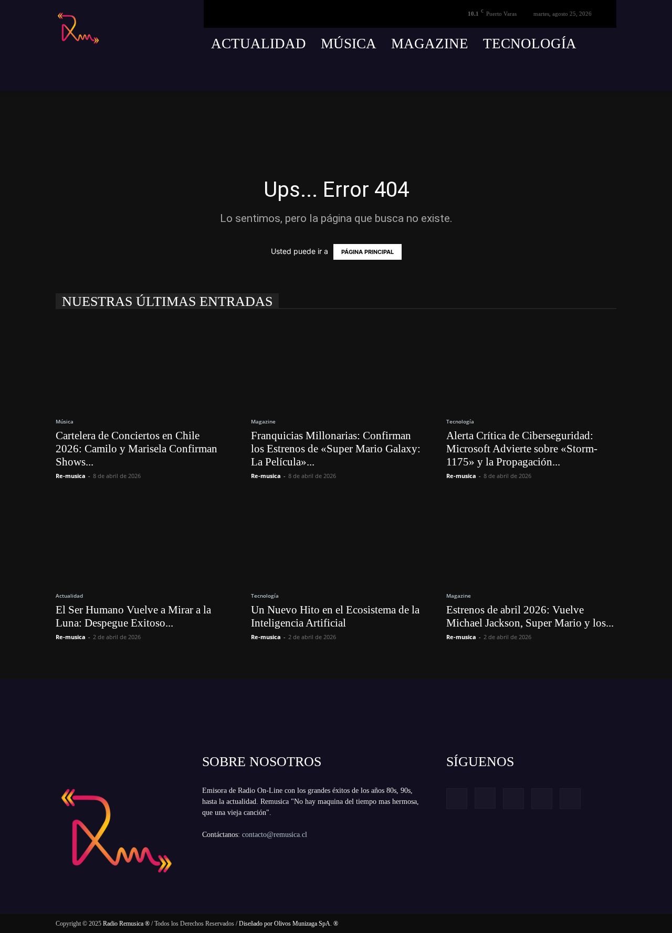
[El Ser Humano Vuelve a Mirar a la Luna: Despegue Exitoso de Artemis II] (141, 539)
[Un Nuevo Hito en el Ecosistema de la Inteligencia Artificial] (336, 539)
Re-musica (71, 476)
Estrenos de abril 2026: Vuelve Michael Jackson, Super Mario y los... (530, 616)
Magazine (429, 43)
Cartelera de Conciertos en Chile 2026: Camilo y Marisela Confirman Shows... (136, 448)
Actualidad (258, 43)
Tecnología (529, 43)
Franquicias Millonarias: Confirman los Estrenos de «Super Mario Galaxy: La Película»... (336, 448)
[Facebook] (531, 75)
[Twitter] (589, 75)
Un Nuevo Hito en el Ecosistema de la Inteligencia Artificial (335, 616)
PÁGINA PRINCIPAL (367, 252)
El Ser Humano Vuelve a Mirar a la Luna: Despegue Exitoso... (133, 616)
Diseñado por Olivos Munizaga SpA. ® (288, 923)
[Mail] (570, 75)
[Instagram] (550, 75)
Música (348, 43)
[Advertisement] (204, 114)
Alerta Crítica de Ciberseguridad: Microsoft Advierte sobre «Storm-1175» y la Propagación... (521, 448)
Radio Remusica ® (126, 923)
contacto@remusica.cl (274, 835)
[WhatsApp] (608, 75)
